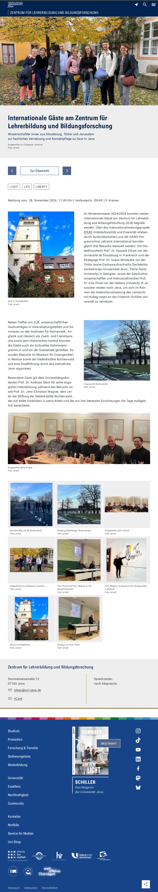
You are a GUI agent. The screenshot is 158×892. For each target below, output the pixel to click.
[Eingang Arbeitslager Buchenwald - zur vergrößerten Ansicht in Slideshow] (79, 504)
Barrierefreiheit (50, 887)
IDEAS (88, 232)
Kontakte (14, 816)
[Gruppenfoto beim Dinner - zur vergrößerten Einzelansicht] (79, 438)
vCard (18, 698)
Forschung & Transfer (23, 748)
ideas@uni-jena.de (27, 690)
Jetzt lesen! (109, 743)
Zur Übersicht (39, 171)
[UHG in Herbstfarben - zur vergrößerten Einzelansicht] (41, 254)
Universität (15, 778)
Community (16, 803)
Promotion (15, 739)
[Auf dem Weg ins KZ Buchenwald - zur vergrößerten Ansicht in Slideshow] (31, 504)
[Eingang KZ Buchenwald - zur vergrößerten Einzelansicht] (117, 350)
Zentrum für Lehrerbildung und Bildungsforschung (54, 13)
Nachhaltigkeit (18, 795)
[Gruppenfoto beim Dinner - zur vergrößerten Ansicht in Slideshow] (126, 504)
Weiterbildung (17, 765)
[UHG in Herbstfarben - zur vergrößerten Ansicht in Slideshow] (31, 618)
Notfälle (13, 825)
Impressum (14, 887)
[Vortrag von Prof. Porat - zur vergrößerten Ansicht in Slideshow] (79, 618)
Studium (13, 731)
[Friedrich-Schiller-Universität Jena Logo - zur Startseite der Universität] (15, 4)
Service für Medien (21, 833)
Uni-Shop (14, 842)
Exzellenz (14, 786)
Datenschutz (31, 887)
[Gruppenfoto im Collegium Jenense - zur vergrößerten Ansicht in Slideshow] (31, 560)
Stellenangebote (19, 756)
